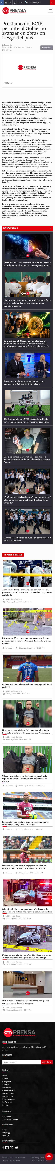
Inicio (4, 1075)
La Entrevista (7, 1102)
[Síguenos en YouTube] (14, 2)
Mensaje (5, 1135)
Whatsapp (6, 1132)
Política (5, 1105)
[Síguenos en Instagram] (6, 2)
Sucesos (5, 1084)
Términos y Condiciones (40, 1157)
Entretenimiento (8, 1099)
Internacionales (8, 1093)
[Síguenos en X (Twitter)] (10, 2)
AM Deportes (7, 1096)
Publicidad (6, 1116)
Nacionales (6, 1087)
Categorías (6, 1081)
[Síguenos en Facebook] (2, 2)
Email (4, 1129)
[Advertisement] (28, 93)
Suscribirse (46, 1062)
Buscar (5, 1078)
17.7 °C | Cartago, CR (29, 2)
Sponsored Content (10, 1119)
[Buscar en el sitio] (52, 2)
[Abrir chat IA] (49, 1156)
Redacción (8, 45)
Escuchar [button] (47, 47)
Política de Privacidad (39, 1160)
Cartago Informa (8, 1090)
